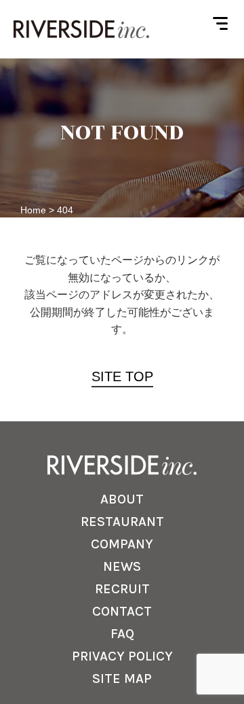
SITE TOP (122, 376)
